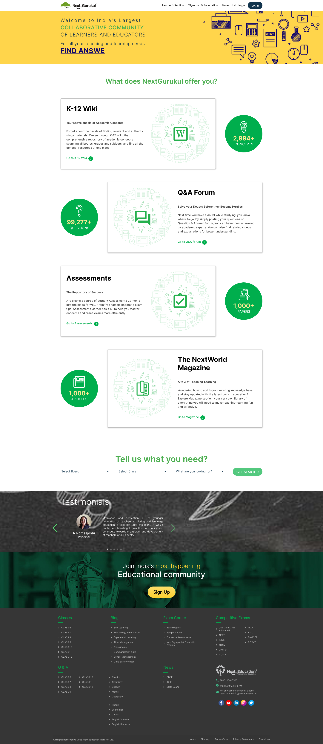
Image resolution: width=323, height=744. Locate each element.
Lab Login (238, 5)
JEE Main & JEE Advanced (225, 629)
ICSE (167, 682)
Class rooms (118, 647)
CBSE (167, 677)
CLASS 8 (64, 637)
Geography (116, 696)
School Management (123, 656)
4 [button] (117, 549)
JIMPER (221, 649)
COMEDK (222, 654)
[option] (114, 526)
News (193, 739)
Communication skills (123, 651)
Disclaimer (264, 739)
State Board (170, 686)
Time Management (121, 642)
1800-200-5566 (226, 680)
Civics (113, 714)
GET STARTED (247, 472)
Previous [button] (57, 528)
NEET (220, 635)
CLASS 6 (64, 627)
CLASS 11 (64, 651)
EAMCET (250, 637)
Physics (114, 677)
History (113, 704)
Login (255, 5)
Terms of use (221, 739)
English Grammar (119, 719)
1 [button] (107, 549)
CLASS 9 (64, 642)
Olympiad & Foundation (203, 5)
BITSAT (250, 642)
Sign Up (161, 592)
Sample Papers (172, 632)
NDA (248, 627)
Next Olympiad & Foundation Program (179, 643)
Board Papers (171, 627)
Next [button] (172, 528)
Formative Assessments (176, 637)
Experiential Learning (123, 637)
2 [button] (111, 549)
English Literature (119, 724)
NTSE (220, 644)
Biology (114, 686)
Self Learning (119, 627)
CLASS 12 (64, 656)
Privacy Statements (243, 739)
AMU (248, 632)
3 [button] (114, 549)
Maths (113, 691)
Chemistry (115, 682)
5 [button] (121, 549)
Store (225, 5)
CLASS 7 (64, 632)
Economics (115, 709)
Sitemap (205, 739)
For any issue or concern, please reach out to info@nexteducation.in (236, 692)
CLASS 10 (64, 647)
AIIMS (220, 640)
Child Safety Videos (122, 661)
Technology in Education (125, 632)
